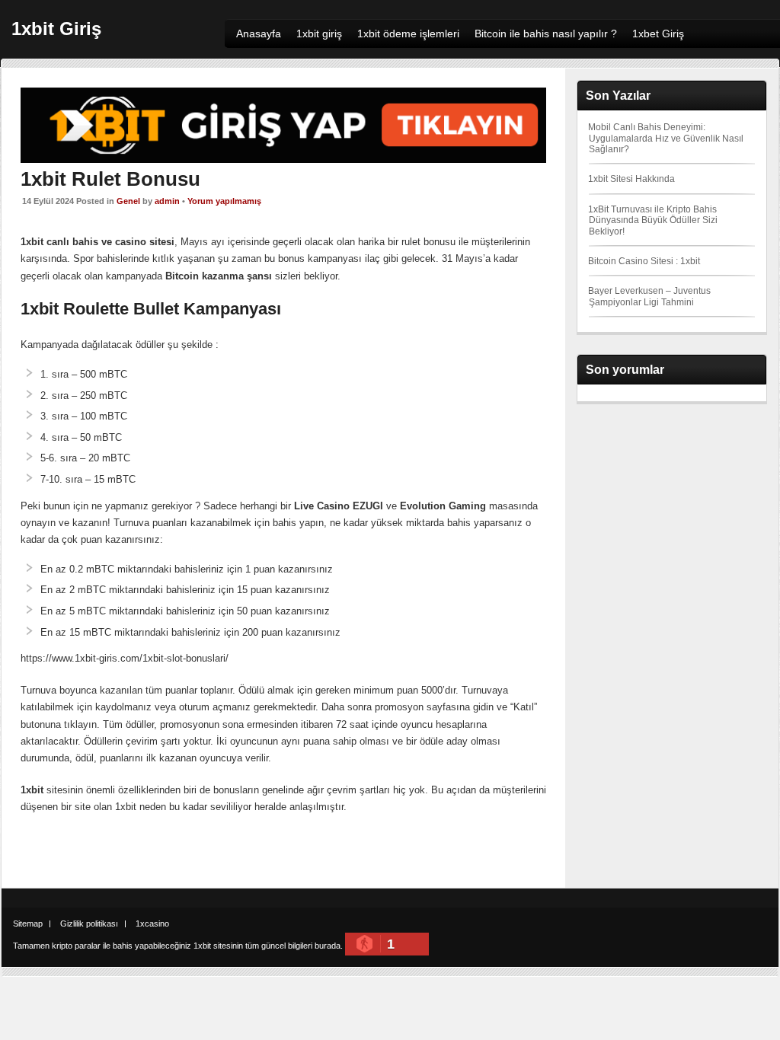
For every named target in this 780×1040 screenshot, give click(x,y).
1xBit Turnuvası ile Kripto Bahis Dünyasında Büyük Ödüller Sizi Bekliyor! (653, 220)
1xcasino (152, 923)
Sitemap (28, 923)
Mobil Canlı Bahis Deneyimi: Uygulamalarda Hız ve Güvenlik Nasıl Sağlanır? (665, 138)
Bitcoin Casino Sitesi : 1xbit (644, 261)
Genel (128, 201)
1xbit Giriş (56, 28)
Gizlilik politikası (89, 923)
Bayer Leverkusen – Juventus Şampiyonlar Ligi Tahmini (649, 296)
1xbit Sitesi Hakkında (631, 179)
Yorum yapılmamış (224, 201)
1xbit (202, 945)
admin (167, 201)
